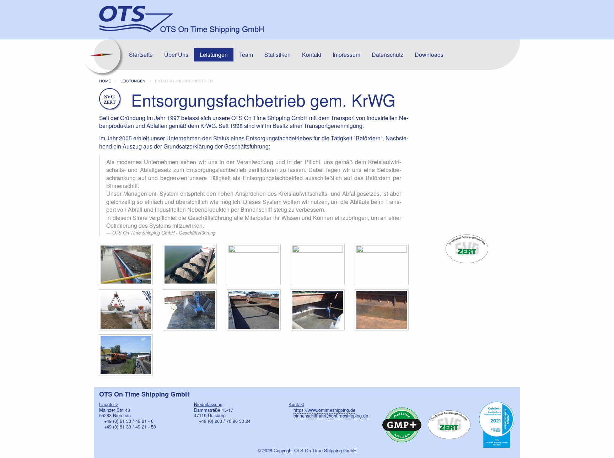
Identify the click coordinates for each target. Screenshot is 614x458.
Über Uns (176, 54)
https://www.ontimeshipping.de (324, 409)
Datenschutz (387, 54)
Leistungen (214, 54)
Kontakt (311, 54)
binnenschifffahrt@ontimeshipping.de (330, 415)
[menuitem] (140, 54)
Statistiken (277, 54)
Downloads (429, 54)
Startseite (141, 54)
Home (105, 80)
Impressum (346, 54)
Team (246, 54)
